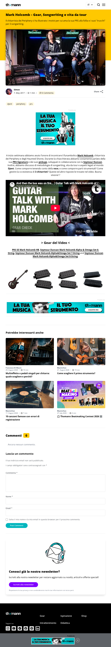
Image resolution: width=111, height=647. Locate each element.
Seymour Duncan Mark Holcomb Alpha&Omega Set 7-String (47, 253)
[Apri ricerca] (98, 4)
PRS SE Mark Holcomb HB (25, 249)
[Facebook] (26, 628)
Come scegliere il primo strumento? (76, 373)
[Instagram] (8, 628)
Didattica (65, 622)
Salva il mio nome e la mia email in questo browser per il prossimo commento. (44, 519)
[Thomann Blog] (13, 4)
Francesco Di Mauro (13, 368)
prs (31, 104)
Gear (42, 615)
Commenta (11, 473)
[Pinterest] (32, 628)
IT (91, 5)
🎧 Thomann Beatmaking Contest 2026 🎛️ (79, 416)
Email (9, 508)
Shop (84, 615)
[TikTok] (20, 628)
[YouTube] (14, 628)
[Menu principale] (103, 5)
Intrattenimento (48, 622)
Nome (9, 496)
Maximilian (61, 368)
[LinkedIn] (37, 628)
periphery (20, 104)
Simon (17, 89)
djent (9, 104)
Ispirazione (66, 615)
